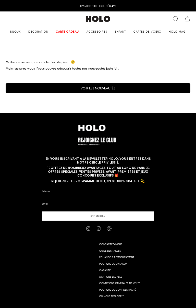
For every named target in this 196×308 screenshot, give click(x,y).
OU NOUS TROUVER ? (111, 296)
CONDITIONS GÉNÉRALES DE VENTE (119, 283)
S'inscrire (98, 216)
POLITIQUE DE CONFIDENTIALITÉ (117, 289)
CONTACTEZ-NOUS (110, 244)
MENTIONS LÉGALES (110, 276)
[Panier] (187, 18)
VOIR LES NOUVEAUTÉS (98, 88)
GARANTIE (105, 270)
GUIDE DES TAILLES (110, 250)
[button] (15, 31)
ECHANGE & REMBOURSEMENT (116, 257)
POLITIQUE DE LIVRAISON (113, 263)
